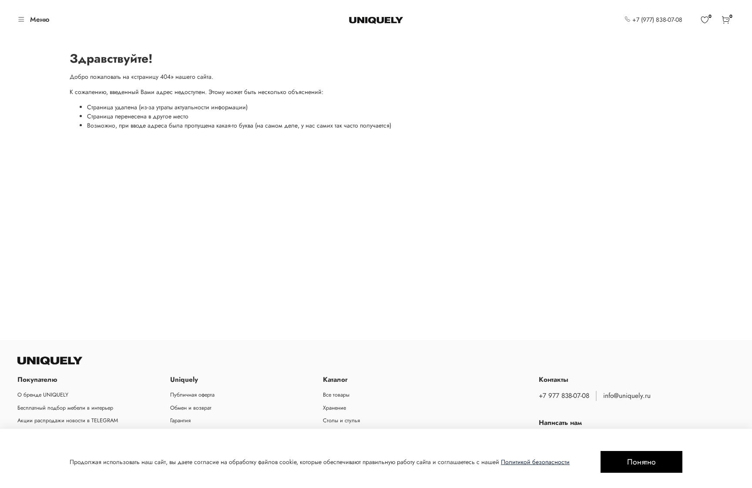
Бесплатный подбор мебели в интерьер (65, 408)
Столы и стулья (341, 420)
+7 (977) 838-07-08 (656, 19)
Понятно (641, 462)
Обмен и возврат (191, 408)
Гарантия (180, 420)
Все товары (336, 395)
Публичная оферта (192, 395)
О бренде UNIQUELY (42, 395)
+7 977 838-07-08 (564, 395)
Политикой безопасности (535, 462)
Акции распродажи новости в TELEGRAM (67, 420)
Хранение (334, 408)
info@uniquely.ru (627, 395)
